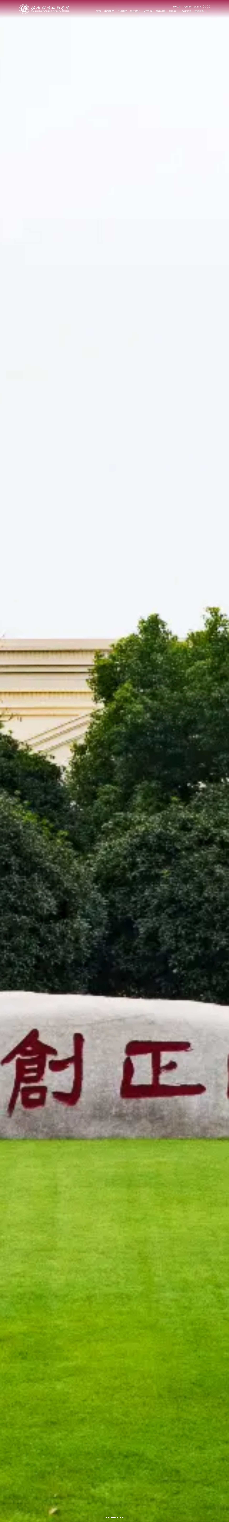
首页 (98, 11)
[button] (108, 1517)
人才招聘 (148, 11)
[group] (114, 761)
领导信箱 (177, 6)
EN (209, 6)
